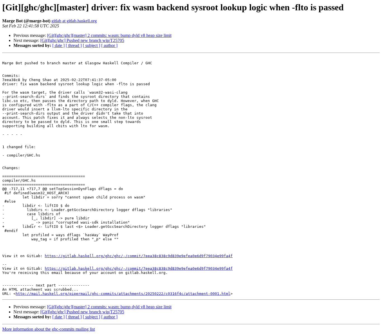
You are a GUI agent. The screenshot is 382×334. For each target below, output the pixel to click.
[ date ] (58, 45)
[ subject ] (91, 45)
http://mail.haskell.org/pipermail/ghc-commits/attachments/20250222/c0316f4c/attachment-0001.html (123, 294)
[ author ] (109, 45)
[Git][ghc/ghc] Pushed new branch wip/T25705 (82, 40)
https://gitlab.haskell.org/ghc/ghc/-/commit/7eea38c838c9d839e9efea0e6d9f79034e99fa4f (139, 256)
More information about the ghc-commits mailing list (48, 329)
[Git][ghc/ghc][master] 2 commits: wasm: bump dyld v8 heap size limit (109, 35)
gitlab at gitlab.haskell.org (74, 20)
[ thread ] (74, 45)
